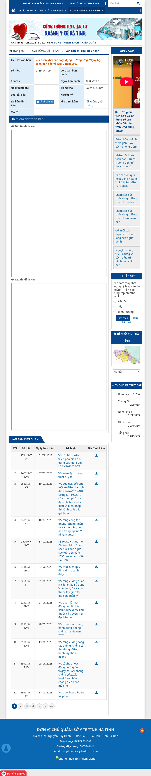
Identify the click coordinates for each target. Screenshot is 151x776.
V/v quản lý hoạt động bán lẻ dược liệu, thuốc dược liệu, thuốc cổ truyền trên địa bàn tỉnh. (71, 610)
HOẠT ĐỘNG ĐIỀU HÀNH (45, 51)
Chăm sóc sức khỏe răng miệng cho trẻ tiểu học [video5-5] (126, 198)
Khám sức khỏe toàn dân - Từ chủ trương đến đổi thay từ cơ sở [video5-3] (126, 161)
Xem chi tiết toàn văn (28, 119)
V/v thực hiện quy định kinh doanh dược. (69, 570)
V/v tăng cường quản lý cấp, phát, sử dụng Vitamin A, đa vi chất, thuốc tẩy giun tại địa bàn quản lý (71, 588)
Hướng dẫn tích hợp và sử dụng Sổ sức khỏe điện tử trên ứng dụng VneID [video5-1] (124, 121)
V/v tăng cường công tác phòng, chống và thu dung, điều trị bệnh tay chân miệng (71, 649)
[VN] (142, 730)
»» (52, 706)
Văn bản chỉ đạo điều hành (82, 51)
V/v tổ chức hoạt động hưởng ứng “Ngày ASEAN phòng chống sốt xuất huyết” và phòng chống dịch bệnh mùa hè (71, 674)
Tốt (120, 306)
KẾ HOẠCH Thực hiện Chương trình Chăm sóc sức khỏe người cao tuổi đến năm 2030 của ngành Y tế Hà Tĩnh (71, 551)
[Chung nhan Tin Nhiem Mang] (76, 758)
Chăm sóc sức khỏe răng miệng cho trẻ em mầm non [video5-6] (126, 216)
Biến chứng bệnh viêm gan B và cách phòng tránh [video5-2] (126, 142)
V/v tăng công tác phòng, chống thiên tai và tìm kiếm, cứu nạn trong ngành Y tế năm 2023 (70, 527)
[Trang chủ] (13, 10)
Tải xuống (91, 101)
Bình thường (126, 311)
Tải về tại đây (46, 101)
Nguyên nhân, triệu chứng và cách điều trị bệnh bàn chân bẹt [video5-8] (124, 257)
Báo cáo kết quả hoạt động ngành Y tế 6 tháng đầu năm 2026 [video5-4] (126, 180)
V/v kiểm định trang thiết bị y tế (70, 475)
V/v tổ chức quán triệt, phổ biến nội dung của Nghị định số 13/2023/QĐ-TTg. (70, 461)
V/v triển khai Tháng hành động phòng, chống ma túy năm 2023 (70, 629)
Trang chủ (18, 51)
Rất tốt (122, 301)
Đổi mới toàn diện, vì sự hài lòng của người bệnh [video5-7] (124, 236)
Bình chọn (123, 318)
